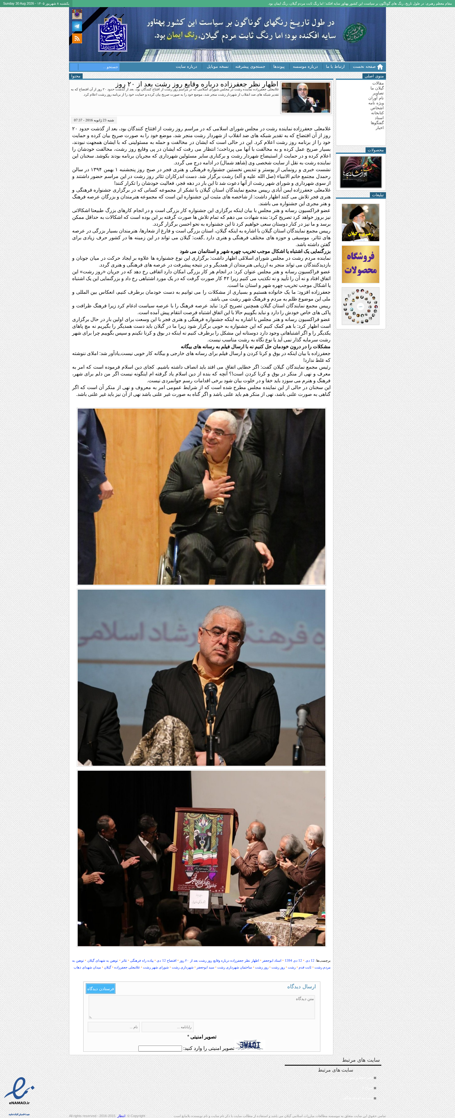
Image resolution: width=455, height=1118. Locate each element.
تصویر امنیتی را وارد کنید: (208, 1048)
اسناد (379, 117)
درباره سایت (186, 66)
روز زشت (261, 967)
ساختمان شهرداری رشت (234, 967)
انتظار (121, 1116)
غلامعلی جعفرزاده (127, 967)
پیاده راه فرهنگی (141, 960)
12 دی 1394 (293, 960)
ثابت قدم (305, 967)
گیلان (107, 967)
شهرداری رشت (182, 967)
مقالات (378, 83)
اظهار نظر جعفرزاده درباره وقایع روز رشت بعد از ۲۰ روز (219, 960)
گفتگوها (377, 122)
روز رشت (278, 967)
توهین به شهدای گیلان (102, 960)
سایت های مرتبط (345, 1083)
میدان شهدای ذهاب (87, 967)
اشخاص (377, 108)
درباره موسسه (305, 66)
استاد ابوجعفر (271, 960)
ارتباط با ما (335, 66)
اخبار (380, 127)
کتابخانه (377, 112)
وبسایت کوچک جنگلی (357, 1098)
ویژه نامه (376, 103)
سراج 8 (367, 1088)
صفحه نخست (364, 66)
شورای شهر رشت (156, 967)
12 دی (310, 960)
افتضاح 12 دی (166, 960)
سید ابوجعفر (205, 967)
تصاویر (378, 93)
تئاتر (124, 960)
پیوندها (279, 66)
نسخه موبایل (218, 66)
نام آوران (376, 98)
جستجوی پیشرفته (250, 66)
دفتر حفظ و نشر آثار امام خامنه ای (348, 1077)
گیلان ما (377, 88)
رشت (292, 967)
